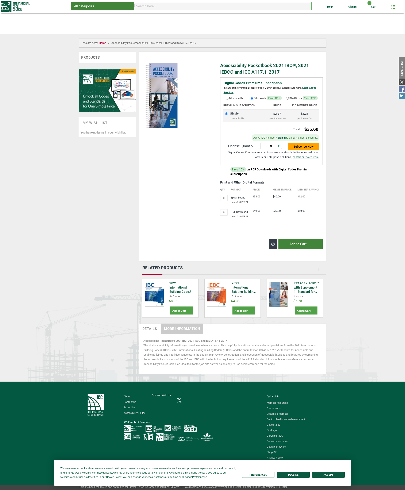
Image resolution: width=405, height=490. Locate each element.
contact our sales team (306, 157)
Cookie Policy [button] (114, 477)
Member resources (277, 402)
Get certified (273, 424)
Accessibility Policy (134, 413)
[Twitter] (179, 400)
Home (103, 43)
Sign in (282, 137)
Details (149, 329)
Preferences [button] (198, 477)
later (284, 487)
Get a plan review (276, 446)
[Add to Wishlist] (273, 244)
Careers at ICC (275, 435)
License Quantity (240, 146)
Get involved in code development (286, 419)
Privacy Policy (275, 457)
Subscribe (129, 407)
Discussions (274, 408)
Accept (328, 474)
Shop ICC (272, 452)
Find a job (272, 430)
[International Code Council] (15, 6)
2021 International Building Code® (180, 287)
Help (330, 6)
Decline (293, 474)
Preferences (258, 474)
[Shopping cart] (366, 8)
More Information (182, 329)
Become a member (277, 413)
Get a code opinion (277, 441)
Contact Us (130, 402)
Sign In (352, 6)
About (127, 396)
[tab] (149, 329)
